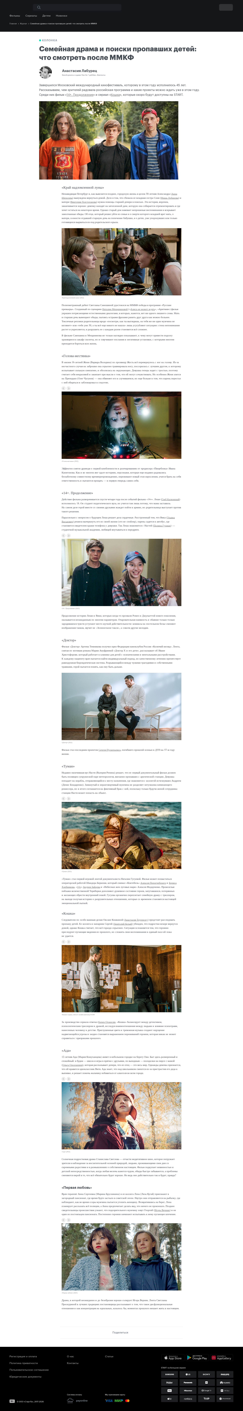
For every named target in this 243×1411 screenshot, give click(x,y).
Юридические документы (25, 1376)
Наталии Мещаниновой (115, 309)
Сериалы (31, 15)
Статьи (109, 1356)
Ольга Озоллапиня (73, 1065)
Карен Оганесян (107, 1022)
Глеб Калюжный (170, 499)
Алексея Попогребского (153, 883)
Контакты (72, 1363)
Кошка (115, 94)
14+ (79, 887)
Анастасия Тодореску (136, 919)
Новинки (61, 15)
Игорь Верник (162, 1210)
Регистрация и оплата (23, 1356)
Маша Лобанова (169, 197)
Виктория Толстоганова (83, 202)
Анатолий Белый (123, 923)
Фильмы (14, 15)
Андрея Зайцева (91, 887)
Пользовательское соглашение (29, 1369)
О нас (70, 1356)
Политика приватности (23, 1363)
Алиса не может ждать (142, 309)
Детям (46, 15)
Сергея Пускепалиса (110, 749)
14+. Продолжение (80, 94)
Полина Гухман (162, 525)
